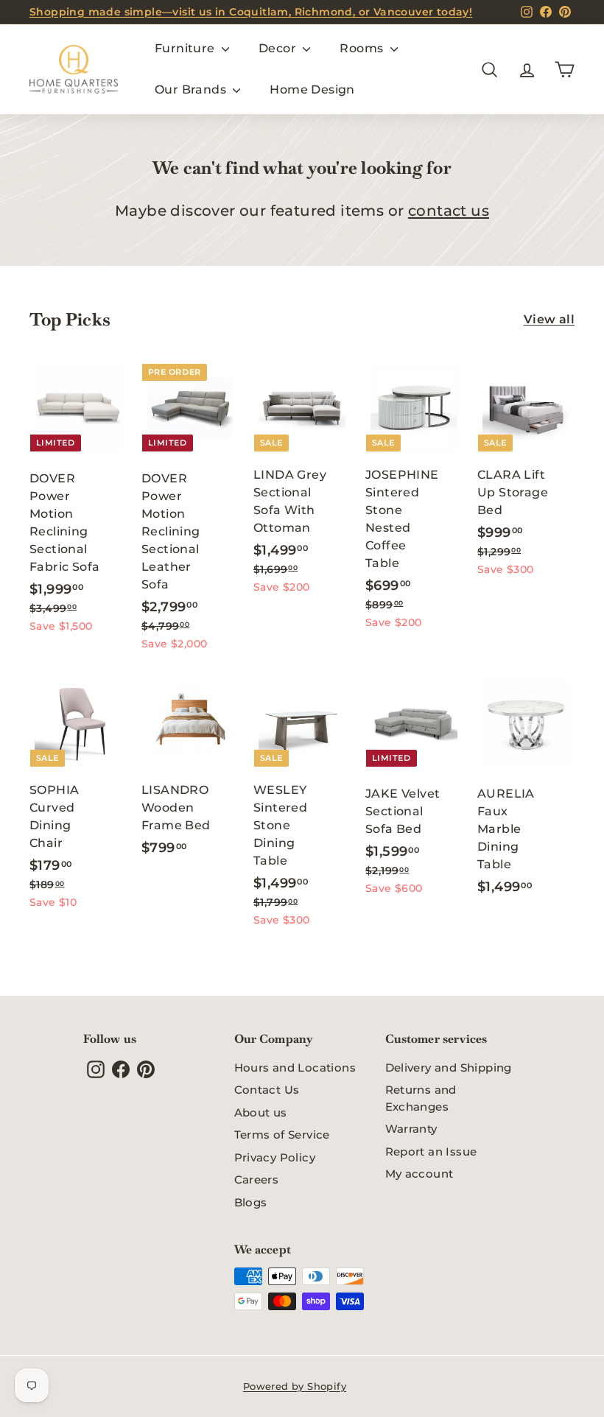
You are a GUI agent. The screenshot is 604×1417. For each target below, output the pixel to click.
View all (549, 319)
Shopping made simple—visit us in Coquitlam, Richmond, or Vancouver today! (250, 11)
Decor (279, 48)
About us (260, 1112)
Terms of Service (282, 1135)
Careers (256, 1179)
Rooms (363, 48)
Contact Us (267, 1090)
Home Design (312, 89)
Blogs (250, 1202)
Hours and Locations (295, 1068)
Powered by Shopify (294, 1386)
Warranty (411, 1129)
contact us (448, 210)
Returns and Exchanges (421, 1098)
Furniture (186, 48)
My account (419, 1174)
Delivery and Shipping (448, 1068)
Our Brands (192, 89)
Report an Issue (431, 1151)
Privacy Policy (275, 1157)
